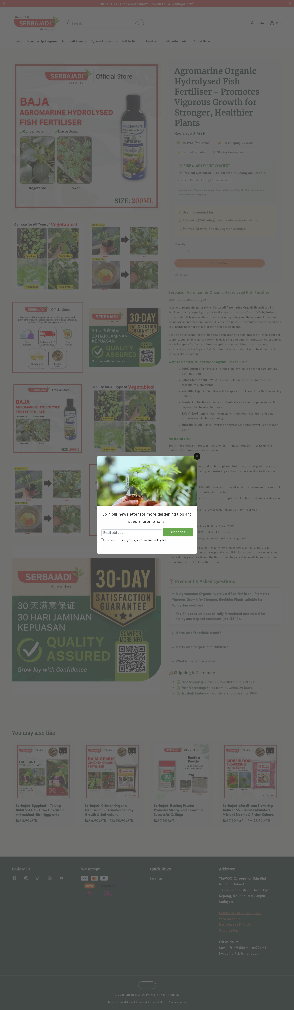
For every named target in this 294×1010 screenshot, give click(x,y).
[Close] (197, 456)
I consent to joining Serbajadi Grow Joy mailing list (135, 540)
